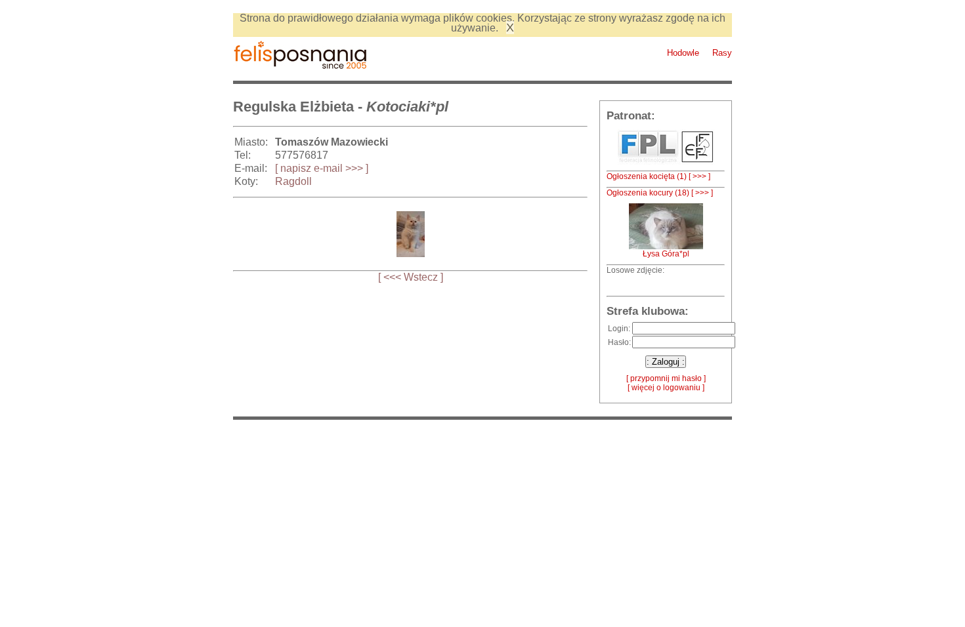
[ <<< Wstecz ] (410, 277)
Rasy (722, 53)
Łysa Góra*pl (666, 253)
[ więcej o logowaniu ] (666, 387)
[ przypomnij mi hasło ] (666, 378)
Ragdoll (293, 181)
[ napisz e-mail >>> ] (321, 168)
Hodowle (683, 53)
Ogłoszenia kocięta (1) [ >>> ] (658, 176)
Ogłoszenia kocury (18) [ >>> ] (660, 192)
